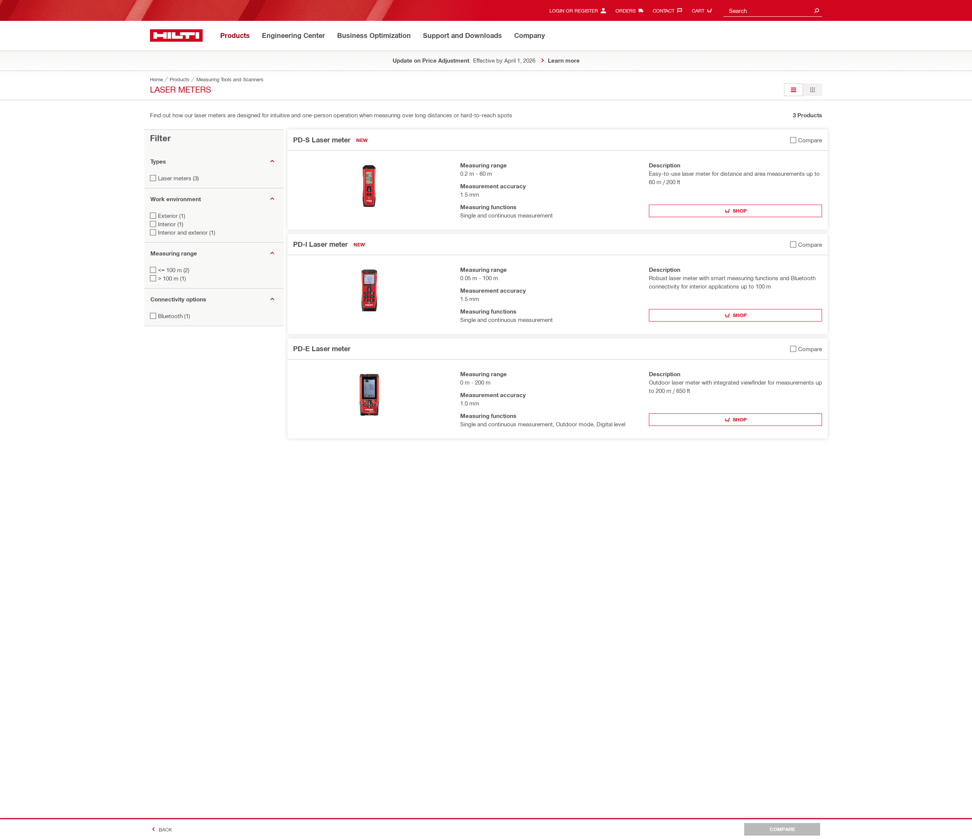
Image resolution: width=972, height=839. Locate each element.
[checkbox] (806, 140)
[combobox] (772, 10)
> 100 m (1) (172, 278)
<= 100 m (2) (173, 270)
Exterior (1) (171, 215)
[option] (793, 90)
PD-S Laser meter (321, 140)
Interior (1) (170, 224)
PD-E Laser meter (321, 348)
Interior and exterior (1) (186, 232)
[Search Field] (816, 10)
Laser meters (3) (178, 178)
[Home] (176, 35)
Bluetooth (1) (174, 315)
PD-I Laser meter (320, 244)
